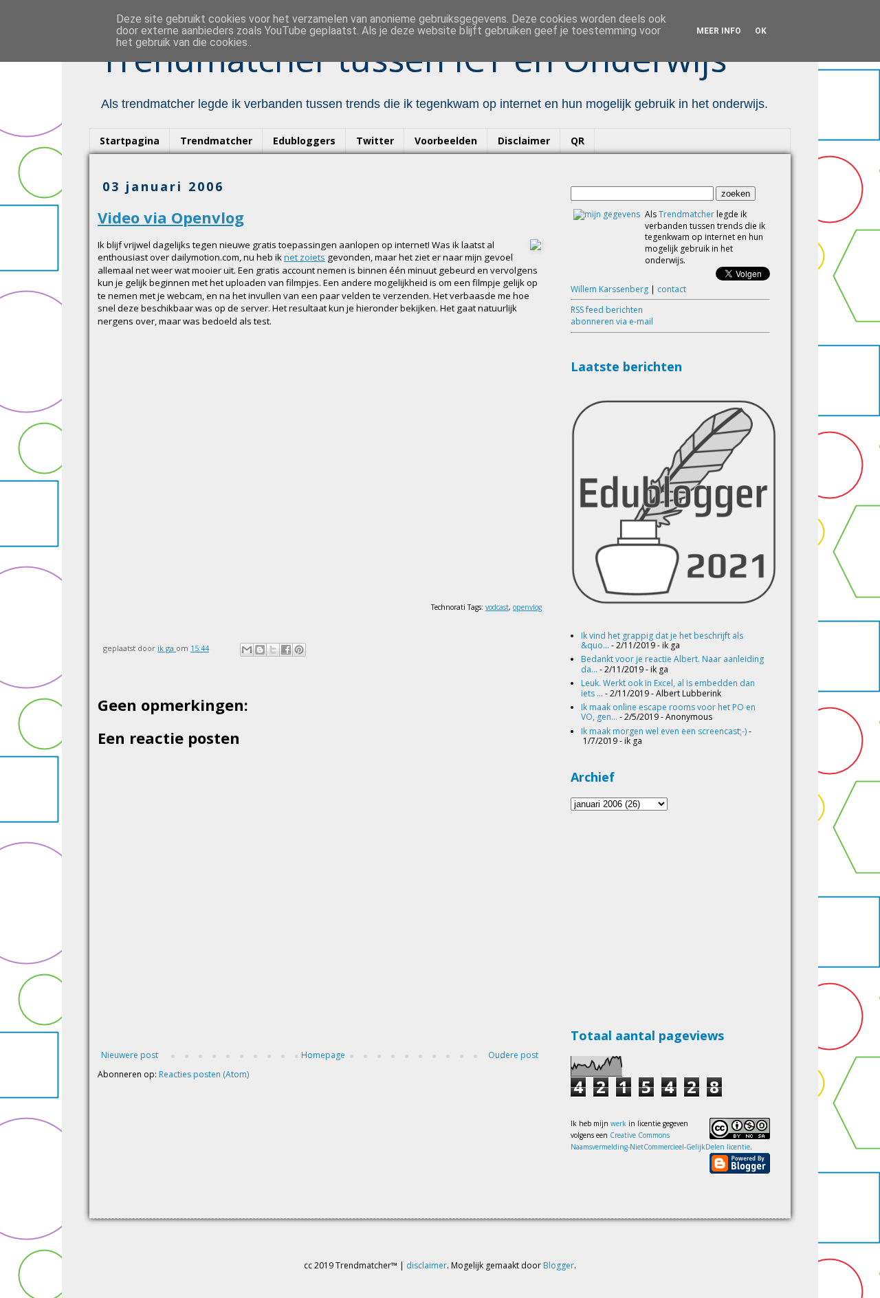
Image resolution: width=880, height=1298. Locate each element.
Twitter (375, 140)
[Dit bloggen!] (260, 650)
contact (671, 289)
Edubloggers (304, 140)
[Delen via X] (273, 650)
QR (577, 140)
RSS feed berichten (607, 310)
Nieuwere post (129, 1055)
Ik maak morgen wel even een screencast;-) (664, 731)
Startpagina (130, 140)
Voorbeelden (446, 140)
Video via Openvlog (171, 217)
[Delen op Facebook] (286, 650)
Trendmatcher (216, 140)
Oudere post (513, 1055)
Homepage (323, 1055)
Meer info (718, 31)
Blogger (558, 1265)
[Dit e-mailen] (247, 650)
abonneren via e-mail (612, 321)
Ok (761, 31)
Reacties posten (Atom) (204, 1074)
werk (618, 1123)
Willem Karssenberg (609, 289)
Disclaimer (524, 140)
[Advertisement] (674, 917)
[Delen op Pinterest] (299, 650)
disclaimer (426, 1265)
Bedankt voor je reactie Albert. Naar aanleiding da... (672, 663)
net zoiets (304, 257)
